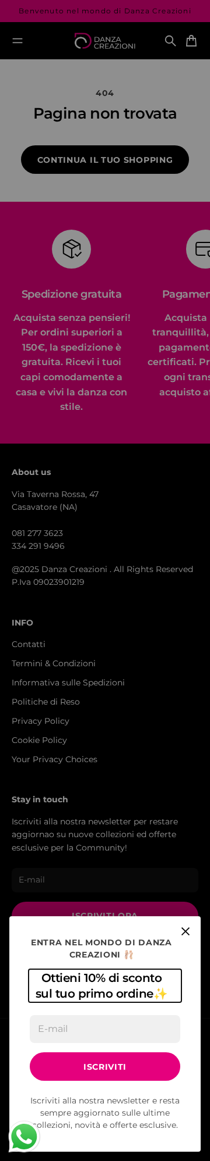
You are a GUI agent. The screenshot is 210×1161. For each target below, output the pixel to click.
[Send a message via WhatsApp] (24, 1137)
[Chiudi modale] (185, 931)
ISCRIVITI (105, 1067)
